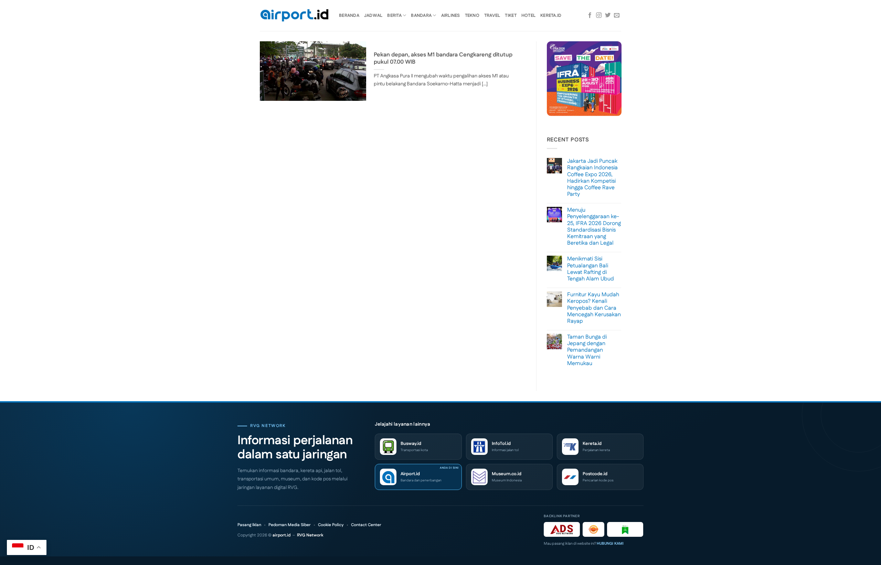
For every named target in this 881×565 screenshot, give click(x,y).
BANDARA (421, 15)
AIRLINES (450, 15)
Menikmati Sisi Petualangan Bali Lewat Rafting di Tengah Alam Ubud (590, 269)
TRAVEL (492, 15)
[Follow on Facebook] (590, 15)
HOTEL (528, 15)
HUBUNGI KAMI (610, 543)
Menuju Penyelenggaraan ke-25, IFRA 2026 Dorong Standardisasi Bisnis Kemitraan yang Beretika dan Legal (594, 226)
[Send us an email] (616, 15)
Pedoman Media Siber (289, 525)
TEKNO (472, 15)
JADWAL (373, 15)
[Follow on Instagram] (599, 15)
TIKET (510, 15)
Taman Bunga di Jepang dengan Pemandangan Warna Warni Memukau (587, 350)
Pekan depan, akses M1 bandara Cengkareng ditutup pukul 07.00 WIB (443, 58)
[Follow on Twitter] (608, 15)
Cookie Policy (331, 525)
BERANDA (349, 15)
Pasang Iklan (249, 525)
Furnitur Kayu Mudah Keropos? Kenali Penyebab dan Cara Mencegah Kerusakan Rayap (594, 307)
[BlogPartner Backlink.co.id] (625, 529)
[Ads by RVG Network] (562, 529)
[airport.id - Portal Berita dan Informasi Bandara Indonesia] (294, 15)
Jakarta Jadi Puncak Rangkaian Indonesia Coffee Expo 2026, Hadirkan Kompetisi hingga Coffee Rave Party (592, 178)
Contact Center (366, 525)
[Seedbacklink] (593, 529)
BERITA (394, 15)
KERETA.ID (550, 15)
